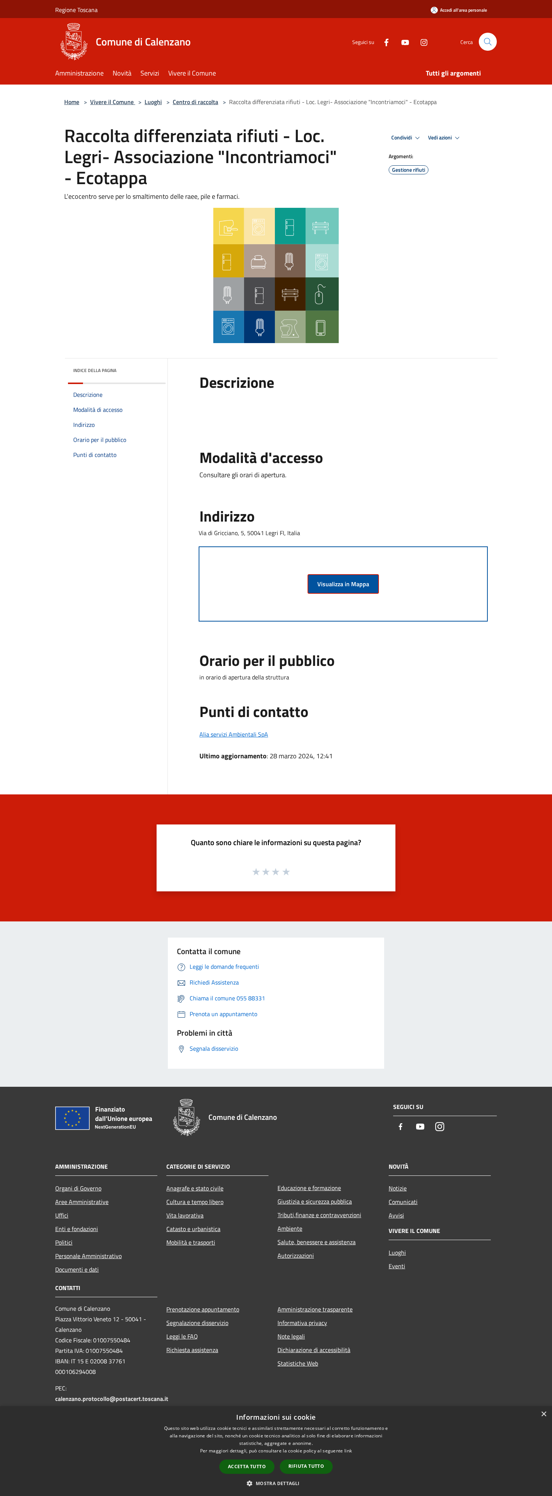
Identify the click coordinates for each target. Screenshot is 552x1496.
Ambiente (290, 1228)
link (348, 1451)
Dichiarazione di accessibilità (314, 1349)
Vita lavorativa (185, 1215)
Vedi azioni (440, 137)
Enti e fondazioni (76, 1228)
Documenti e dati (77, 1269)
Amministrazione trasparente (315, 1309)
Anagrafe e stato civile (194, 1188)
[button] (275, 1483)
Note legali (291, 1336)
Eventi (397, 1266)
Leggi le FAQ (182, 1336)
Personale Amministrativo (88, 1255)
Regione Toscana (76, 9)
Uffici (61, 1215)
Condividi (402, 137)
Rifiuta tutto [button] (306, 1466)
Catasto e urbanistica (193, 1228)
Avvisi (396, 1215)
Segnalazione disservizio (197, 1322)
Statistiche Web (298, 1363)
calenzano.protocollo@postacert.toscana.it (111, 1398)
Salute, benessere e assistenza (317, 1241)
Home (71, 101)
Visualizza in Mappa (343, 583)
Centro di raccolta (195, 101)
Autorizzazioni (296, 1255)
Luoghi (153, 101)
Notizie (398, 1188)
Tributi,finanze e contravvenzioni (319, 1214)
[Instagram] (420, 41)
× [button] (543, 1414)
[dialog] (276, 1451)
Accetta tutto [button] (247, 1466)
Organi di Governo (78, 1188)
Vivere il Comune (112, 101)
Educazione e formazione (309, 1187)
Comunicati (403, 1201)
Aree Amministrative (82, 1201)
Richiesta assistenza (192, 1349)
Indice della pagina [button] (94, 370)
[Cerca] (488, 42)
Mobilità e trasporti (190, 1242)
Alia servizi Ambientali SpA (233, 734)
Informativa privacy (302, 1322)
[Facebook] (383, 41)
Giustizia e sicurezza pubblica (315, 1201)
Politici (63, 1242)
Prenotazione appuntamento (202, 1309)
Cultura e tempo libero (194, 1201)
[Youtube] (402, 41)
